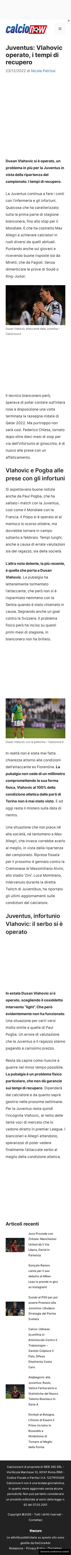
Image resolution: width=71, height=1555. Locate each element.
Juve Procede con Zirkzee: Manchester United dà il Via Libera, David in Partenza (42, 1244)
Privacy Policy (35, 1548)
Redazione (16, 1548)
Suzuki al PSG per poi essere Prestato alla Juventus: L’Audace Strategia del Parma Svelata (43, 1308)
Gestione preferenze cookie (54, 1551)
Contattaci (35, 1520)
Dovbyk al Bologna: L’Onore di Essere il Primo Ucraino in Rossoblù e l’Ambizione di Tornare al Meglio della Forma (41, 1431)
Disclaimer (55, 1548)
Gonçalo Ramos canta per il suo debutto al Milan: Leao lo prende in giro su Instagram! (43, 1276)
